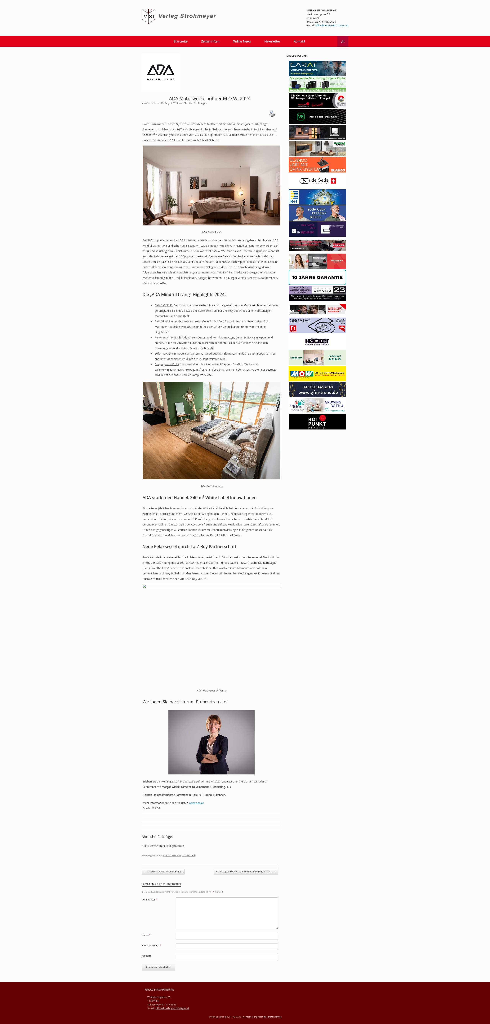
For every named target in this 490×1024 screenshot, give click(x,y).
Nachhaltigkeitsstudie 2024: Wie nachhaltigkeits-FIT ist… (246, 871)
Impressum (260, 1016)
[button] (342, 41)
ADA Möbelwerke (172, 855)
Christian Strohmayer (195, 103)
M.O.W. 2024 (188, 855)
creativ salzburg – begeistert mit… (163, 871)
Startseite (181, 41)
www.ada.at (196, 803)
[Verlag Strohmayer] (180, 16)
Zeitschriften (210, 41)
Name (146, 935)
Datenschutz (275, 1016)
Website (146, 955)
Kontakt (299, 41)
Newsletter (272, 41)
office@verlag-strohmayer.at (331, 25)
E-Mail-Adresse (151, 945)
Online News (242, 41)
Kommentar (149, 899)
